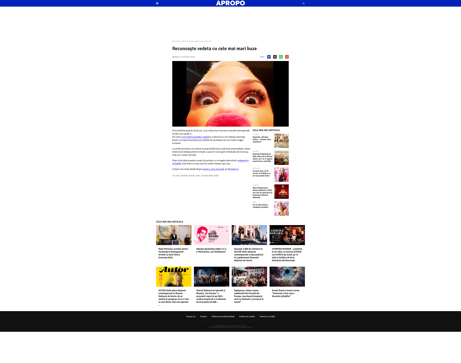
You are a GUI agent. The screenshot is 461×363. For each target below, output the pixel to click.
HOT (183, 41)
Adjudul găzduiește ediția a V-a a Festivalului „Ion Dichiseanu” (211, 250)
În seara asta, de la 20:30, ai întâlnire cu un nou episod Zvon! (262, 173)
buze (177, 175)
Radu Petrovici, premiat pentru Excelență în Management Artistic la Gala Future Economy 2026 (173, 253)
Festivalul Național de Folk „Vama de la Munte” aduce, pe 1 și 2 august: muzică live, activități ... (263, 157)
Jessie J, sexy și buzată (213, 169)
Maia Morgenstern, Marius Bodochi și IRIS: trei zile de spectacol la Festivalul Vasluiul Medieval (262, 193)
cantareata (184, 175)
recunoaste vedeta (207, 175)
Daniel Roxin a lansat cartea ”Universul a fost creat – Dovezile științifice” (285, 293)
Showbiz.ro (233, 169)
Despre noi (190, 316)
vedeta (216, 175)
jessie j (198, 175)
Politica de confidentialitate (223, 316)
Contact (203, 316)
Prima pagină (176, 41)
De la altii (191, 175)
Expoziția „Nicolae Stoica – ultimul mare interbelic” (262, 139)
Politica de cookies (247, 316)
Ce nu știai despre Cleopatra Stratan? (260, 206)
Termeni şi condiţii (267, 316)
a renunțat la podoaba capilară (195, 136)
